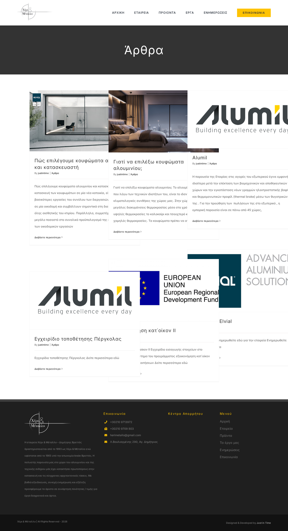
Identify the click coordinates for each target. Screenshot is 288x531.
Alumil (199, 157)
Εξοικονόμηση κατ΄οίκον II (144, 330)
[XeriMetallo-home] (35, 4)
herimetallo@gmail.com (125, 435)
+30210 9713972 (121, 422)
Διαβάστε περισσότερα (47, 237)
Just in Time (264, 522)
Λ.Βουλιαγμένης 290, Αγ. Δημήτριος (134, 441)
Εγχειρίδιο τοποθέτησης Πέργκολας (78, 339)
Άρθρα (55, 173)
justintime (43, 173)
